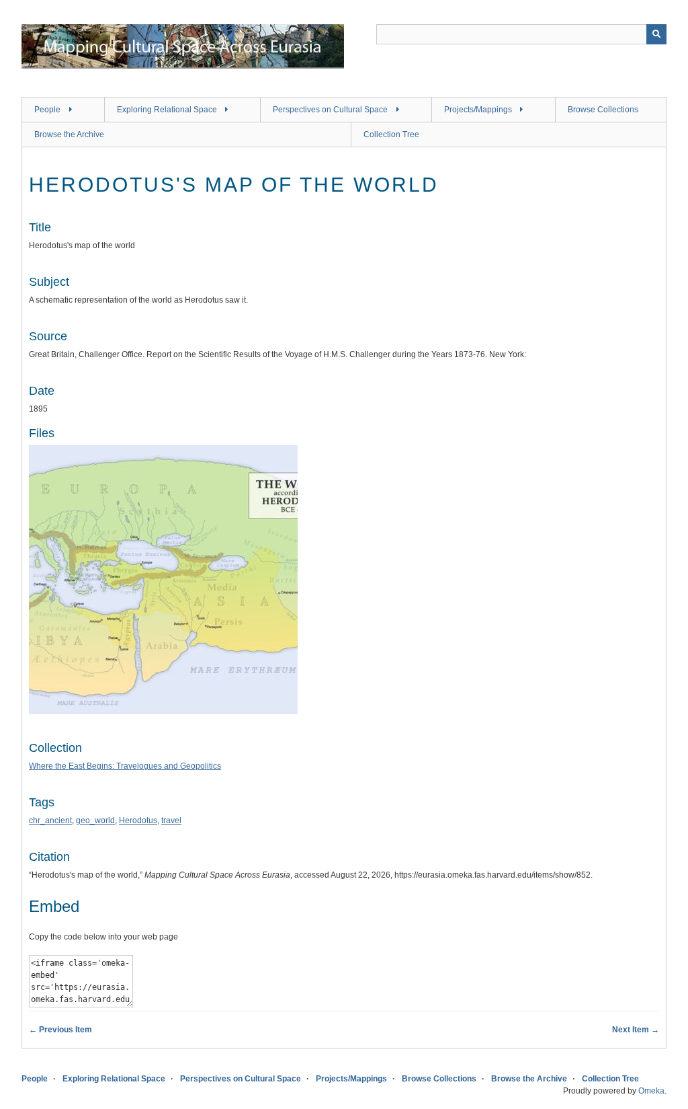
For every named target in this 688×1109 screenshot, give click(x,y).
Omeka (651, 1091)
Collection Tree (391, 134)
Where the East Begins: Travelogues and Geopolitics (125, 766)
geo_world (95, 820)
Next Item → (635, 1029)
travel (171, 820)
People (47, 109)
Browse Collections (603, 109)
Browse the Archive (69, 134)
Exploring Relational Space (167, 109)
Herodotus (138, 820)
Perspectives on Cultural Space (330, 109)
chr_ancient (50, 820)
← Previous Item (60, 1029)
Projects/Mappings (478, 109)
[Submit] (656, 34)
